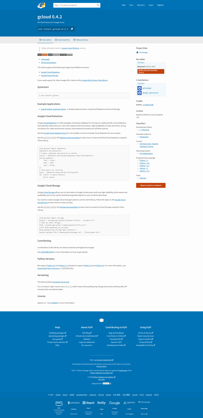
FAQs (57, 345)
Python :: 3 (144, 168)
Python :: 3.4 (144, 171)
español (58, 395)
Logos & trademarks (87, 342)
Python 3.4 (100, 265)
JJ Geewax (147, 104)
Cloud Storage (49, 192)
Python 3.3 (88, 265)
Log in (151, 5)
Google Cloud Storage (49, 75)
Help (123, 5)
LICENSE (54, 303)
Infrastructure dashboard (86, 336)
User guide (56, 339)
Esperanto (149, 395)
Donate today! (101, 366)
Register (160, 5)
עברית (142, 395)
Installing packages (56, 333)
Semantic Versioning (61, 282)
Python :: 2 (144, 160)
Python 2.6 (51, 265)
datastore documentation (70, 137)
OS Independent (146, 153)
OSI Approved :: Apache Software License (149, 145)
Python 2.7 (63, 265)
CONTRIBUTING (47, 252)
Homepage (45, 59)
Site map (101, 379)
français (65, 395)
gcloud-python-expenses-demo (53, 109)
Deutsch (108, 395)
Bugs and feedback (116, 333)
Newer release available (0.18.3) (148, 71)
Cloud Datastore (49, 123)
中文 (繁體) (126, 395)
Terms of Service (144, 333)
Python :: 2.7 (144, 165)
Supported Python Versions (48, 268)
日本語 (72, 395)
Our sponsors (86, 345)
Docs (131, 5)
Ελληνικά (101, 395)
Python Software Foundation (100, 373)
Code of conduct (144, 339)
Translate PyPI (115, 339)
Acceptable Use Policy (144, 345)
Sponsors (141, 5)
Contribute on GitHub (115, 336)
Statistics (86, 339)
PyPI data (141, 63)
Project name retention (56, 342)
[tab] (45, 40)
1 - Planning (144, 130)
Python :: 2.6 (144, 163)
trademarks (123, 370)
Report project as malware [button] (150, 185)
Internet (143, 178)
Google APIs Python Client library (94, 80)
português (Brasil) (81, 395)
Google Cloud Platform (70, 48)
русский (134, 395)
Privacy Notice (144, 342)
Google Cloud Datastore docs (55, 133)
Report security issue (145, 336)
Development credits (115, 345)
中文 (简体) (117, 395)
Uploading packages (56, 336)
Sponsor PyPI (116, 342)
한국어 (156, 395)
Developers (144, 137)
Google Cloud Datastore (50, 72)
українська (92, 395)
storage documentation (69, 207)
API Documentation (48, 62)
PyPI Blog (86, 333)
